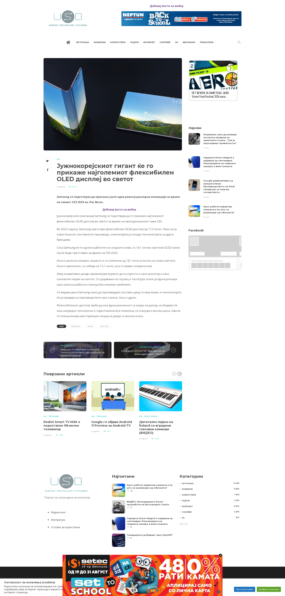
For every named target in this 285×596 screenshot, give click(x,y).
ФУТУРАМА (82, 42)
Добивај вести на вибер (167, 6)
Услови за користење (65, 527)
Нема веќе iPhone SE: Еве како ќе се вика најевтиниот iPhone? (143, 353)
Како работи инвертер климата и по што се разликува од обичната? (150, 486)
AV (176, 42)
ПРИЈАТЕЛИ (206, 42)
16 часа (206, 217)
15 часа (206, 171)
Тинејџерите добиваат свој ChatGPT (150, 535)
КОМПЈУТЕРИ (118, 42)
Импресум (58, 520)
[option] (65, 408)
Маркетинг (58, 512)
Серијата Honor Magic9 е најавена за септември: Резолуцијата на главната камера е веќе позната (150, 521)
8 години (143, 438)
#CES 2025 (104, 326)
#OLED (90, 326)
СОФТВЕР (165, 42)
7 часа (206, 148)
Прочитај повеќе (244, 589)
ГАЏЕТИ (134, 42)
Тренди (160, 347)
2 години (61, 187)
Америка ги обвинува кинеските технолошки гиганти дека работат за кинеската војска (82, 352)
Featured (151, 416)
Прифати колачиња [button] (269, 589)
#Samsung (75, 326)
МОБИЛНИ (100, 42)
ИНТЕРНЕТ (149, 42)
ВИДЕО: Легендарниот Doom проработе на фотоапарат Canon (148, 503)
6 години (48, 435)
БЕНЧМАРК (189, 42)
